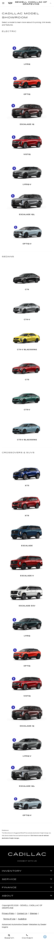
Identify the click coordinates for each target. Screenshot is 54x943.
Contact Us (22, 913)
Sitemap (33, 913)
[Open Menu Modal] (3, 3)
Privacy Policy (8, 913)
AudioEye (22, 919)
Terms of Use (9, 919)
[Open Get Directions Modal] (50, 3)
